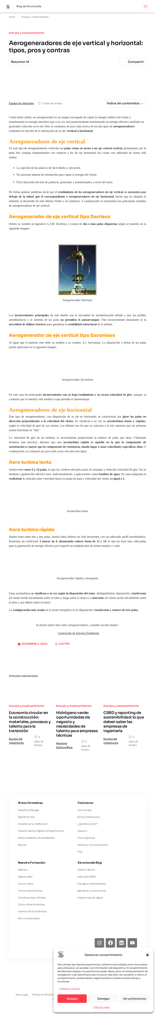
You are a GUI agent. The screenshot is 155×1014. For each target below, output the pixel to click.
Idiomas (22, 844)
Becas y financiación (89, 817)
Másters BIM (25, 876)
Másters (23, 869)
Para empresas (86, 837)
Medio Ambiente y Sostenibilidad (36, 837)
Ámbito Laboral (86, 869)
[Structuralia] (27, 942)
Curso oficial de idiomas (31, 904)
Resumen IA (20, 62)
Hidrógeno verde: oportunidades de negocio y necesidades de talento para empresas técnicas (77, 724)
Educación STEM (87, 876)
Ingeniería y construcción (92, 890)
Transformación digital (90, 897)
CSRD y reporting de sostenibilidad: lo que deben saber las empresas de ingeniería (123, 721)
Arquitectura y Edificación (33, 824)
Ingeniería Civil (26, 817)
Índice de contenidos (123, 103)
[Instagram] (99, 943)
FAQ (80, 851)
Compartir (136, 62)
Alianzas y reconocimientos (93, 844)
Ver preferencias (134, 998)
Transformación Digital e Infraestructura (41, 830)
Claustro (83, 830)
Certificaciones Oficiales (32, 897)
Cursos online (25, 883)
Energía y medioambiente (35, 16)
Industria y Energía (28, 810)
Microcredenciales (29, 918)
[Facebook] (110, 943)
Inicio (12, 16)
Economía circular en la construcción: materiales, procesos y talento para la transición (29, 721)
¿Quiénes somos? (88, 824)
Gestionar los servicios (69, 988)
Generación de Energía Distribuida (78, 633)
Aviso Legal (22, 994)
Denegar (103, 998)
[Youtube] (132, 943)
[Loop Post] (30, 690)
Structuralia (84, 810)
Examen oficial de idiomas (32, 911)
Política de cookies (101, 1007)
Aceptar (72, 998)
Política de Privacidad (44, 994)
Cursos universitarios (30, 890)
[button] (147, 955)
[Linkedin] (121, 943)
